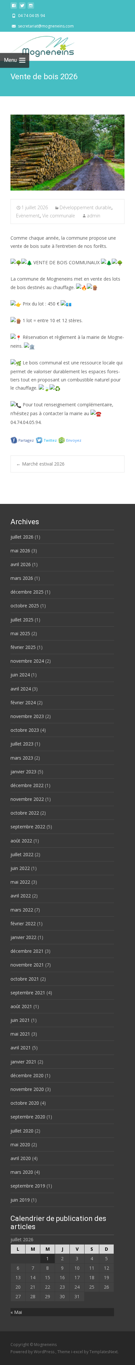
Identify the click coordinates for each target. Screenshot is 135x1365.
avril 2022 (20, 896)
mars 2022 (21, 910)
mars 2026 (21, 578)
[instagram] (31, 7)
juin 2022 (20, 868)
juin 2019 (20, 1200)
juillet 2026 (21, 537)
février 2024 (23, 702)
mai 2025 (20, 633)
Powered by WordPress (32, 1352)
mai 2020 (20, 1144)
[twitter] (22, 7)
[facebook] (13, 7)
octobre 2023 (24, 730)
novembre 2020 (27, 1089)
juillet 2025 (21, 620)
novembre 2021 (27, 965)
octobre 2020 (24, 1103)
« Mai (16, 1312)
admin (93, 215)
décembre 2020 (27, 1075)
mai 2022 (20, 882)
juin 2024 (20, 675)
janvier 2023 (23, 771)
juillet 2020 (21, 1131)
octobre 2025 (24, 605)
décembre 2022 (27, 785)
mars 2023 (21, 758)
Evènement (28, 215)
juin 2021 (20, 1020)
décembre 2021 (27, 951)
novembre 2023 (27, 716)
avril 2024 (20, 689)
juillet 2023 (21, 744)
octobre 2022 (24, 813)
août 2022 (21, 841)
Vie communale (58, 215)
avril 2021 (20, 1047)
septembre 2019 (27, 1186)
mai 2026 (20, 550)
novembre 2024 (27, 661)
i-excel (77, 1352)
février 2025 (23, 647)
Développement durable (85, 207)
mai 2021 (20, 1034)
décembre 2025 (27, 592)
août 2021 (21, 1006)
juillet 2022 (21, 854)
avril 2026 (20, 564)
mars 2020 (21, 1172)
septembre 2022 (27, 826)
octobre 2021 (24, 979)
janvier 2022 (23, 937)
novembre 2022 (27, 799)
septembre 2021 (27, 992)
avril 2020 (20, 1158)
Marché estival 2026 (40, 464)
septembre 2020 (27, 1117)
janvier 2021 (23, 1062)
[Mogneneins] (37, 45)
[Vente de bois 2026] (67, 153)
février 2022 (23, 923)
